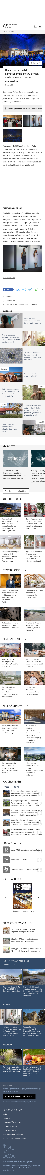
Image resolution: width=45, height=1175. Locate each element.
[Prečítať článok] (15, 458)
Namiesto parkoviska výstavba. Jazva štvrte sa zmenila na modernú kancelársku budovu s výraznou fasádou (34, 523)
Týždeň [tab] (7, 787)
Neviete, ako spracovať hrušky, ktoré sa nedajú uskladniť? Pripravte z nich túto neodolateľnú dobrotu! (32, 1071)
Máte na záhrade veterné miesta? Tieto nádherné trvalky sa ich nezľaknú (12, 1069)
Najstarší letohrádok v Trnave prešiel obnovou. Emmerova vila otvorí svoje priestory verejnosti (34, 556)
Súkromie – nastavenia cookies (14, 1138)
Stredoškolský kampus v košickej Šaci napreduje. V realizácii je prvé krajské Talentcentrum (10, 556)
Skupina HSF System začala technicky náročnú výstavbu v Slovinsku (25, 940)
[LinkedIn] (30, 289)
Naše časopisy (12, 879)
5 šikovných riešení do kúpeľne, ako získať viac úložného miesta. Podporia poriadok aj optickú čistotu (12, 1031)
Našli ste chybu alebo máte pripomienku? (21, 304)
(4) (37, 63)
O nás (5, 1114)
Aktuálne (9, 296)
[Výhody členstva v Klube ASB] (5, 108)
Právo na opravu (9, 1130)
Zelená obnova (12, 705)
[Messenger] (18, 289)
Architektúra (12, 498)
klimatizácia (10, 300)
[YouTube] (36, 289)
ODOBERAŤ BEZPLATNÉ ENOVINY (19, 1096)
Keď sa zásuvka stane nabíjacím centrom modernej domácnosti (10, 625)
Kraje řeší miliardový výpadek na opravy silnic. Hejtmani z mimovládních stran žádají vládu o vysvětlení (32, 991)
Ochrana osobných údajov (13, 1134)
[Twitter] (24, 289)
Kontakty (6, 1118)
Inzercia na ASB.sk (10, 1126)
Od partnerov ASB (14, 923)
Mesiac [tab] (16, 787)
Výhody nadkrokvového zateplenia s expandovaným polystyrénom (25, 930)
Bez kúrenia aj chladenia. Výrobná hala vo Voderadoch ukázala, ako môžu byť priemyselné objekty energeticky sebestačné (26, 812)
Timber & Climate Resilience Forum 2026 (26, 869)
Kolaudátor (22, 491)
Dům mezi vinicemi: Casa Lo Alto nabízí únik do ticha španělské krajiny (12, 989)
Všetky (8, 491)
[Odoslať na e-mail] (42, 289)
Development (11, 639)
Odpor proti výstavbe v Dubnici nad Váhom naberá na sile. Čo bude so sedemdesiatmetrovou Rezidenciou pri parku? (26, 802)
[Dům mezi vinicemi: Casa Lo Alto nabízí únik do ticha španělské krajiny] (11, 976)
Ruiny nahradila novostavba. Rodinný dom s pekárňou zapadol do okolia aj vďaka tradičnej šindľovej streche (25, 793)
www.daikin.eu (9, 277)
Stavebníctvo (11, 570)
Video (6, 445)
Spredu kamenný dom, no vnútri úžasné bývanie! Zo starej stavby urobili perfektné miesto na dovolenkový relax (32, 1031)
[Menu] (40, 26)
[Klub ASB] (35, 26)
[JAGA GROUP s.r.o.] (9, 1150)
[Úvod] (10, 25)
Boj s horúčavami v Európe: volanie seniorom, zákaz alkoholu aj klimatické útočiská (10, 767)
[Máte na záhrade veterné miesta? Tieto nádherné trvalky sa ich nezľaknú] (11, 1056)
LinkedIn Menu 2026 (19, 860)
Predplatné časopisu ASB (12, 1122)
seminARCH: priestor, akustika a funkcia (26, 850)
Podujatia (9, 842)
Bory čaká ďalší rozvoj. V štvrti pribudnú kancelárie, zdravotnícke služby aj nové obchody (10, 691)
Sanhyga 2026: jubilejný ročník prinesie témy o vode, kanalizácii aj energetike (26, 949)
